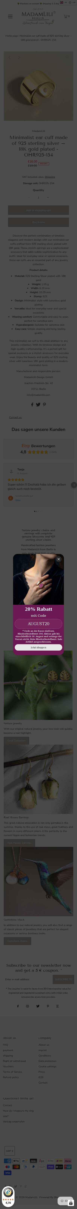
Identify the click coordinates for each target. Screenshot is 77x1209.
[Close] (59, 559)
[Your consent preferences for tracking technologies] (71, 1203)
